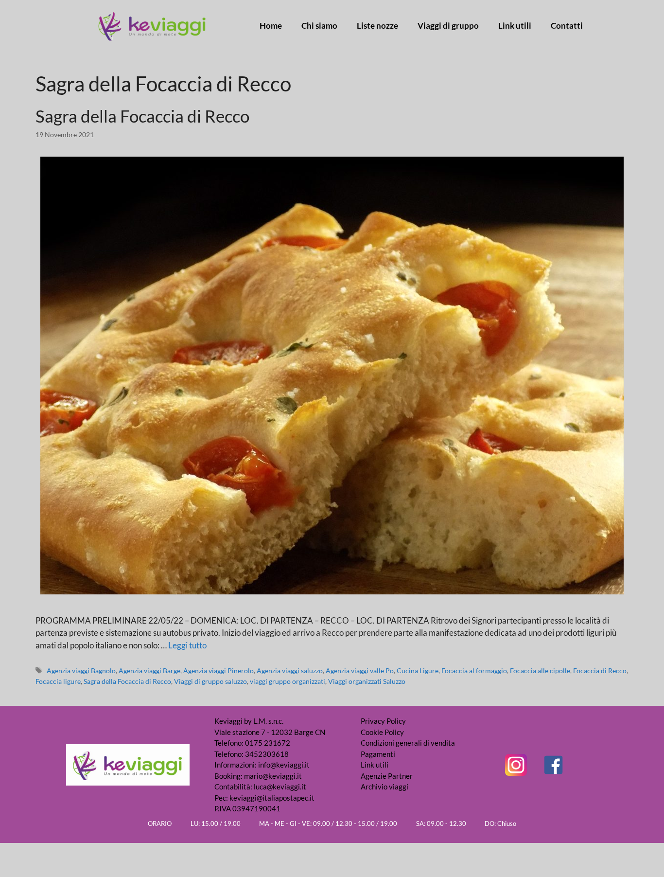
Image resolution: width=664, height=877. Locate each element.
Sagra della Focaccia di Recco (142, 116)
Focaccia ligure (58, 681)
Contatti (567, 26)
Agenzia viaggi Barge (149, 670)
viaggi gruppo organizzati (287, 681)
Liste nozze (377, 26)
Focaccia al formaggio (474, 670)
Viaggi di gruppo (448, 26)
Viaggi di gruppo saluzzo (210, 681)
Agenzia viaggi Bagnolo (81, 670)
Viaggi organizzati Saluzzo (366, 681)
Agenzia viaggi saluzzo (290, 670)
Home (271, 26)
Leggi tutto (187, 645)
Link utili (514, 26)
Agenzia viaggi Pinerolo (218, 670)
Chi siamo (319, 26)
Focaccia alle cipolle (540, 670)
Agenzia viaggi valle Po (360, 670)
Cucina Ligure (417, 670)
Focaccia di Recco (600, 670)
